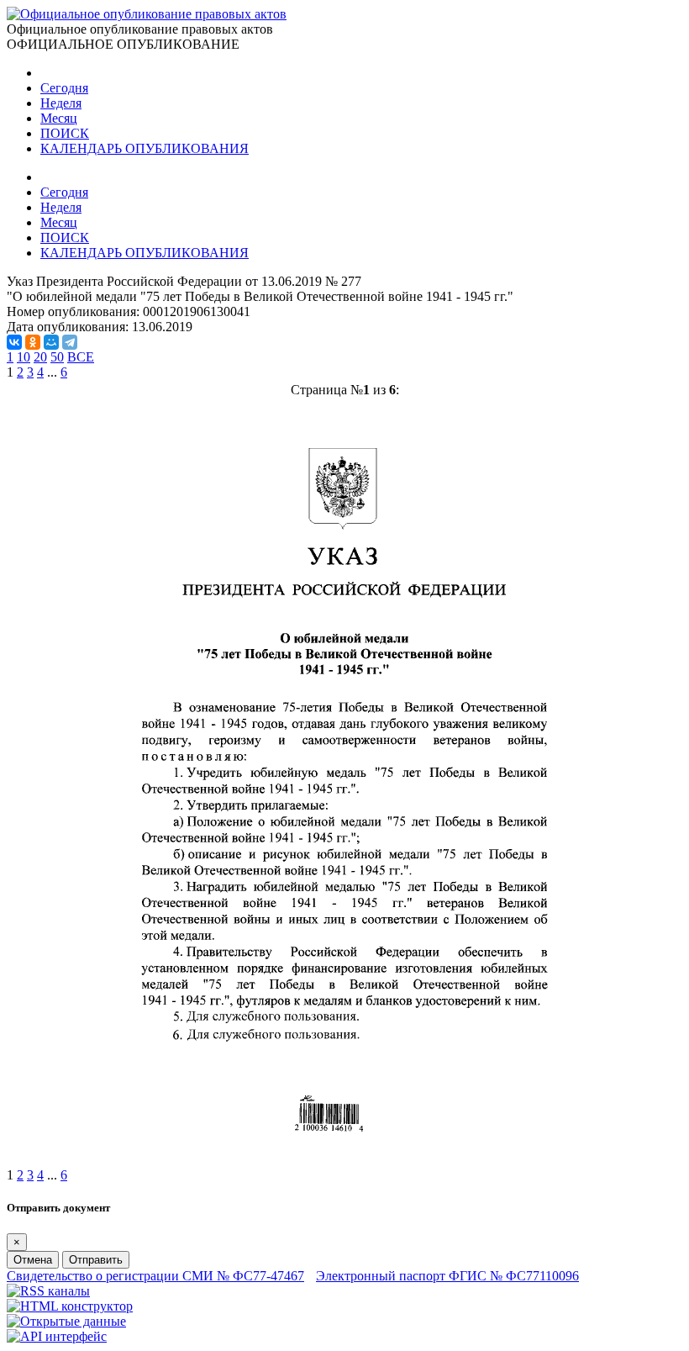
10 (23, 357)
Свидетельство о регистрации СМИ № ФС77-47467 (155, 1276)
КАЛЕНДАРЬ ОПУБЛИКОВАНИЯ (144, 148)
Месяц (58, 118)
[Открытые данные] (66, 1321)
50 (57, 357)
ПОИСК (64, 133)
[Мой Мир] (51, 342)
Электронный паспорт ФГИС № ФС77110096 (447, 1276)
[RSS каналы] (48, 1291)
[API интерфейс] (57, 1336)
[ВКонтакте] (14, 342)
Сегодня (64, 88)
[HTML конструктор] (70, 1306)
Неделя (61, 103)
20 (40, 357)
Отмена (32, 1259)
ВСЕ (80, 357)
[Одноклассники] (32, 342)
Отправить (96, 1259)
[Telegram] (69, 342)
